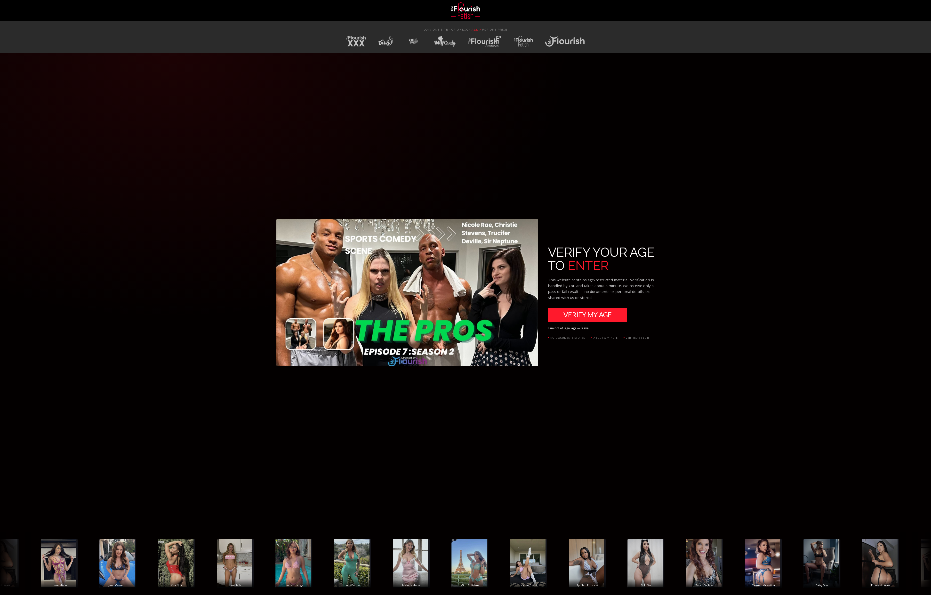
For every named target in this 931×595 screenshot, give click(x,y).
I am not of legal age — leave (568, 328)
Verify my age (587, 315)
